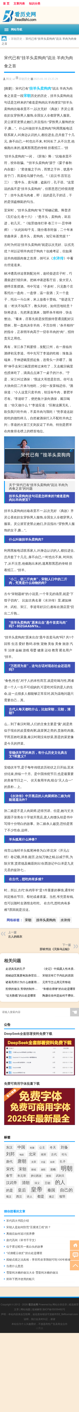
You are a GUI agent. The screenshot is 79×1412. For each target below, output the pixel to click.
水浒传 (58, 258)
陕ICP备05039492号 (54, 1309)
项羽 (62, 1196)
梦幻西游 (36, 1176)
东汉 (9, 1147)
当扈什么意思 (14, 1266)
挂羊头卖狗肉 (40, 88)
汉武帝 (11, 1182)
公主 (42, 1147)
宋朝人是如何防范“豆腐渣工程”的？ (28, 1227)
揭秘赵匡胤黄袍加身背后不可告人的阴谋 (23, 975)
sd (14, 78)
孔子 (63, 1161)
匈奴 (21, 1154)
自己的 (66, 1190)
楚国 (48, 1175)
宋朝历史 (16, 38)
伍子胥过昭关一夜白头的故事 (24, 1246)
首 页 (6, 3)
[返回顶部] (74, 1265)
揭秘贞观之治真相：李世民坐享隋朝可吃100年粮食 (38, 1259)
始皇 (52, 1161)
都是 (40, 1196)
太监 (43, 1161)
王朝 (47, 1183)
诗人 (29, 1196)
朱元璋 (21, 1175)
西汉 (19, 1196)
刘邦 (10, 1154)
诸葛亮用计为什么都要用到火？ (23, 982)
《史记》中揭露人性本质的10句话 (60, 969)
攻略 (53, 1169)
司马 (64, 1154)
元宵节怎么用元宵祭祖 (56, 982)
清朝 (26, 1182)
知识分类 (34, 3)
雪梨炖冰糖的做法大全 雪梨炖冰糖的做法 (32, 1272)
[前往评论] (74, 1255)
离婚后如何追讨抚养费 (20, 1233)
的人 (60, 1181)
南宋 (43, 1154)
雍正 (51, 1196)
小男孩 (39, 1328)
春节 (9, 1175)
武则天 (60, 1175)
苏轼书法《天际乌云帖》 (55, 949)
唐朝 (21, 1160)
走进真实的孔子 (15, 969)
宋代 (10, 1168)
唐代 (9, 1161)
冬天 (53, 1147)
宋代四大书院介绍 (17, 1220)
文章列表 (19, 3)
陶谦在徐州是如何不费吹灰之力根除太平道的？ (60, 995)
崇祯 (33, 1169)
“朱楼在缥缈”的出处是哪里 (59, 989)
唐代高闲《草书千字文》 (21, 1240)
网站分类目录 (59, 1304)
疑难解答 (37, 1309)
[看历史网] (39, 15)
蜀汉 (8, 1196)
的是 (9, 1190)
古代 (54, 1154)
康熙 (43, 1169)
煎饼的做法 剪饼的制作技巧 (22, 989)
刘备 (64, 1147)
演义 (37, 1183)
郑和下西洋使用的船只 (20, 1279)
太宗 (33, 1161)
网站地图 (25, 1309)
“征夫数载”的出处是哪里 (20, 995)
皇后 (22, 1190)
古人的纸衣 (15, 936)
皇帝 (37, 1189)
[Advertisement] (39, 1372)
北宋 (32, 1153)
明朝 (67, 1168)
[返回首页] (74, 1244)
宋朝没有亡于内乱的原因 (58, 975)
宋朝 (27, 95)
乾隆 (32, 1147)
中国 (21, 1147)
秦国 (51, 1190)
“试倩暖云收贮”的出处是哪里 (24, 1253)
